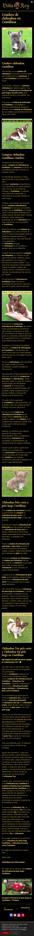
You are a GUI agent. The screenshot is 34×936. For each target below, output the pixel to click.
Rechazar (14, 933)
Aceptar (6, 933)
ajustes (24, 929)
